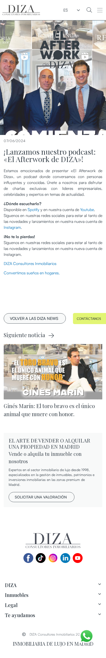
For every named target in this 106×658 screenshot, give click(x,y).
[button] (100, 10)
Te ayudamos (20, 615)
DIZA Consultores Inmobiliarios (30, 263)
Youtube (87, 209)
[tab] (53, 585)
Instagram (12, 227)
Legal (11, 605)
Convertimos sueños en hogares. (32, 272)
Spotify (33, 209)
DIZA (11, 585)
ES (65, 10)
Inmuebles (16, 595)
